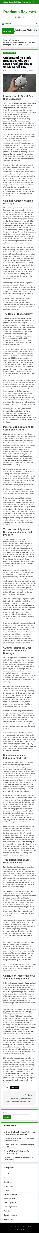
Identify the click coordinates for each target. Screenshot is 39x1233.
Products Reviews (19, 11)
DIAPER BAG (8, 1182)
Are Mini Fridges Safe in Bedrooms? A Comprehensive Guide (18, 2)
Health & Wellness (10, 1199)
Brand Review (8, 1174)
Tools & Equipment (10, 1215)
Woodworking (9, 53)
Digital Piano (8, 1186)
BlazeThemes (20, 1229)
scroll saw (14, 1088)
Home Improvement (10, 1207)
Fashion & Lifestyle (10, 1194)
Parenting (7, 1211)
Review (7, 71)
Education (7, 1190)
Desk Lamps (8, 1178)
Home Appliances (10, 1203)
